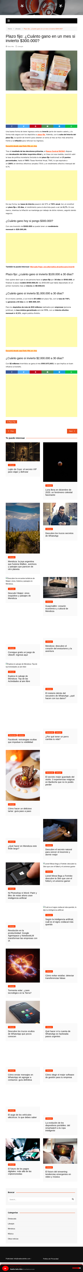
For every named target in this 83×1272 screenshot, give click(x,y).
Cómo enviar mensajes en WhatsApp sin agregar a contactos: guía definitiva (20, 1077)
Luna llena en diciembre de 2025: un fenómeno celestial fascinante (58, 492)
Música (10, 1234)
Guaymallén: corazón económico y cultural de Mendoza (56, 608)
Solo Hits (11, 46)
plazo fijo (41, 134)
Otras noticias (13, 1239)
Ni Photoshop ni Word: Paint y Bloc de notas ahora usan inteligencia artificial (22, 895)
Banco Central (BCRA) (55, 151)
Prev (12, 431)
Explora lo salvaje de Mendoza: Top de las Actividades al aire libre (19, 678)
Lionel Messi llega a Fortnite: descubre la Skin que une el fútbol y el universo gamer (59, 878)
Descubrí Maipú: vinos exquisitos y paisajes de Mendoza (19, 595)
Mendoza (11, 1229)
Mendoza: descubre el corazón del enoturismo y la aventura (58, 648)
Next (71, 431)
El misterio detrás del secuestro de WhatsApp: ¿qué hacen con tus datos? (60, 695)
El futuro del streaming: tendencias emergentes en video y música (58, 1174)
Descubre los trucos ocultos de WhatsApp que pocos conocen (21, 1034)
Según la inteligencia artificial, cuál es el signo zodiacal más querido (59, 922)
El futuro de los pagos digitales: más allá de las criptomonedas (19, 1171)
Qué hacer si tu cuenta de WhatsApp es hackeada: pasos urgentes (57, 1034)
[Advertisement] (41, 109)
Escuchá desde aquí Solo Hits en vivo (21, 146)
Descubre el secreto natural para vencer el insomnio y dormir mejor (58, 852)
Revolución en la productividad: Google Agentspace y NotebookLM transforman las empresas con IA (22, 935)
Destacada (12, 735)
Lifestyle (20, 46)
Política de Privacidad (50, 1259)
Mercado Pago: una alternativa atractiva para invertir (52, 267)
